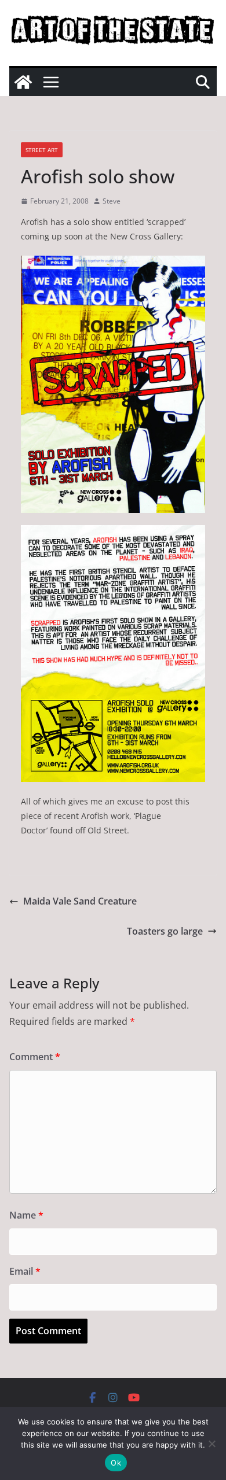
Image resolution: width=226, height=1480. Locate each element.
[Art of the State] (23, 82)
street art (41, 150)
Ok (116, 1462)
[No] (211, 1443)
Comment (34, 1056)
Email (25, 1271)
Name (26, 1215)
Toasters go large (165, 931)
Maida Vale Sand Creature (80, 901)
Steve (112, 201)
